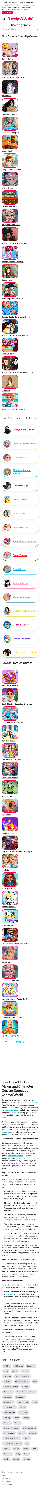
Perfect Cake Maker (10, 685)
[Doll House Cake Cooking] (10, 1008)
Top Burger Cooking (10, 206)
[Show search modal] (5, 18)
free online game (22, 1376)
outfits (22, 1407)
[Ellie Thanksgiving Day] (10, 1027)
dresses (22, 1433)
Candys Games (11, 1110)
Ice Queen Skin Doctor (11, 225)
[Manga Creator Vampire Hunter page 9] (10, 363)
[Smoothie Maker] (10, 824)
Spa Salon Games (21, 597)
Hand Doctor (7, 962)
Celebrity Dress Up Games (25, 611)
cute (6, 1371)
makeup (25, 1387)
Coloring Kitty (7, 925)
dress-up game (29, 1428)
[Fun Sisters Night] (10, 861)
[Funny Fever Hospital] (10, 123)
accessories (8, 1402)
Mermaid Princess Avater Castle (15, 999)
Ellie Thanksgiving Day (11, 1036)
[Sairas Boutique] (10, 345)
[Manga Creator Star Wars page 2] (10, 234)
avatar (10, 1294)
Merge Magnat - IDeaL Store (13, 409)
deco (17, 1418)
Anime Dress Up (20, 485)
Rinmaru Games (20, 583)
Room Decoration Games (25, 541)
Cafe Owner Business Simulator (15, 943)
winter (16, 1449)
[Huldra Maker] (10, 271)
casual (17, 1423)
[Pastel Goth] (10, 86)
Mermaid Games (21, 624)
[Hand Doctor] (10, 953)
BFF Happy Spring (9, 888)
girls (35, 1381)
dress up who (9, 1412)
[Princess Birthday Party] (10, 750)
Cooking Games (20, 527)
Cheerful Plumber (9, 907)
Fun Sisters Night (8, 870)
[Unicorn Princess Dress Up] (10, 252)
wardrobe (8, 1454)
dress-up (31, 1366)
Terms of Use (7, 1481)
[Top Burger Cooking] (10, 197)
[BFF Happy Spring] (10, 879)
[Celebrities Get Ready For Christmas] (10, 695)
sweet (14, 1371)
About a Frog (7, 796)
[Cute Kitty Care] (10, 50)
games (16, 1459)
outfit (6, 1459)
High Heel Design (8, 741)
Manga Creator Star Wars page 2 (15, 243)
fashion (7, 1366)
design (26, 1438)
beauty (26, 1418)
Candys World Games (23, 429)
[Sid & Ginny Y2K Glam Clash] (10, 68)
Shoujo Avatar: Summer (11, 169)
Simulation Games (21, 638)
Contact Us (6, 1478)
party (35, 1449)
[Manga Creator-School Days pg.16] (10, 326)
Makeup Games (20, 499)
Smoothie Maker (8, 833)
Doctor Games (20, 555)
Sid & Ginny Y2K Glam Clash (13, 77)
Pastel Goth (6, 96)
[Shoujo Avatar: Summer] (10, 160)
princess (25, 1371)
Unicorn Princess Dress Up (13, 261)
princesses (23, 1412)
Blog (3, 1475)
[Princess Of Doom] (10, 105)
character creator (11, 1428)
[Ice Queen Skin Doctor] (10, 216)
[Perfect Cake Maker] (10, 676)
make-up (7, 1381)
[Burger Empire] (10, 142)
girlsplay (32, 1433)
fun (27, 1443)
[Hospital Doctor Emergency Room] (10, 308)
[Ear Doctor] (10, 805)
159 (18, 1042)
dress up (7, 1376)
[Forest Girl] (10, 381)
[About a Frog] (10, 787)
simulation (20, 1397)
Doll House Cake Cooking (12, 1017)
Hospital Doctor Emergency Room (16, 317)
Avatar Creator (8, 188)
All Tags (27, 1459)
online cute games (11, 1438)
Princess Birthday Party (11, 759)
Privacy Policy (7, 1484)
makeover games (15, 1155)
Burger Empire (8, 151)
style (35, 1402)
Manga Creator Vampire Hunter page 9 (18, 372)
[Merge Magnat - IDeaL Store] (10, 400)
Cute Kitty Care (8, 59)
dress (26, 1454)
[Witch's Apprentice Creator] (10, 289)
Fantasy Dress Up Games (25, 652)
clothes (7, 1423)
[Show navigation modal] (37, 18)
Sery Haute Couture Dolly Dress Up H (17, 851)
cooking (7, 1418)
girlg (18, 1454)
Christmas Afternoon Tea (12, 722)
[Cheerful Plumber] (10, 898)
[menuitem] (5, 18)
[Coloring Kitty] (10, 916)
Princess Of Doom (9, 114)
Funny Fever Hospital (10, 132)
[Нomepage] (20, 18)
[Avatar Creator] (10, 179)
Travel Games (19, 569)
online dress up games (26, 1392)
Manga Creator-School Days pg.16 (16, 335)
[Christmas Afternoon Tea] (10, 713)
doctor (6, 1449)
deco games (9, 1433)
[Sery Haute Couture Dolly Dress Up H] (10, 842)
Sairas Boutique (8, 354)
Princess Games (20, 457)
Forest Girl (6, 390)
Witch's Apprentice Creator (13, 298)
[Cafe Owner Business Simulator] (10, 934)
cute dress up (9, 1407)
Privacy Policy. (25, 9)
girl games (18, 1366)
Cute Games (19, 513)
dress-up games (22, 1381)
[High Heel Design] (10, 732)
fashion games (28, 1179)
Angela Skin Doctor (10, 778)
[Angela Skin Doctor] (10, 769)
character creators (30, 1102)
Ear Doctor (6, 814)
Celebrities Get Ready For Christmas (17, 704)
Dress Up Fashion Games (25, 443)
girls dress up (23, 1402)
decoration (8, 1392)
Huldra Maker (7, 280)
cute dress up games (12, 1443)
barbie (25, 1449)
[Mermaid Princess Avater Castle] (10, 990)
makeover (7, 1397)
